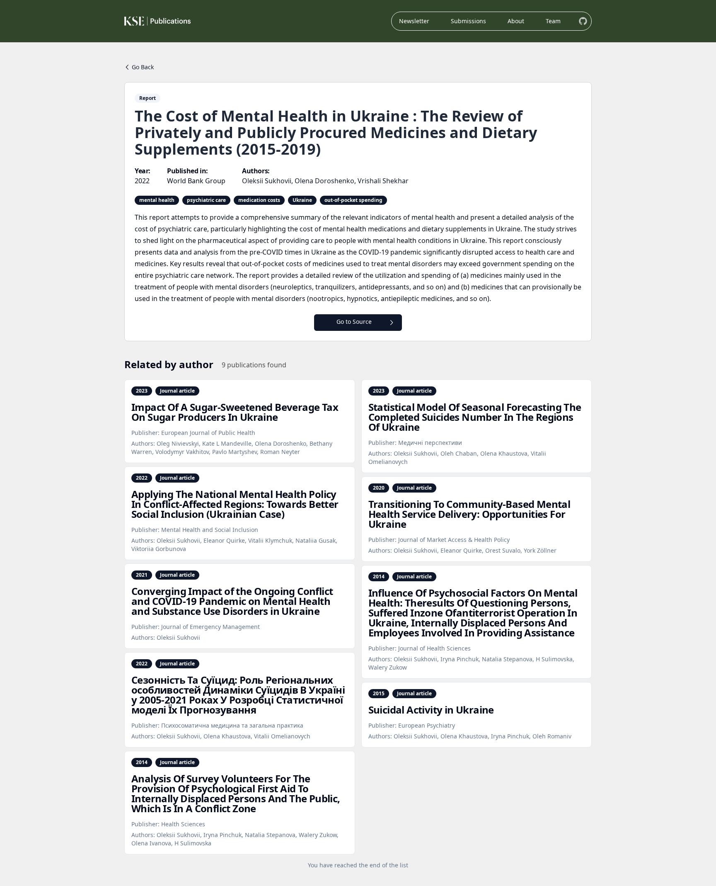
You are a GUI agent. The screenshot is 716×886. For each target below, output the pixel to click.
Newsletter (414, 21)
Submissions (468, 21)
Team (553, 21)
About (516, 21)
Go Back (143, 67)
